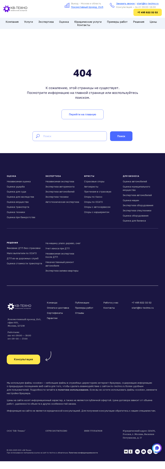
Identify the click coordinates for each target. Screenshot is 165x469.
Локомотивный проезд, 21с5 (87, 7)
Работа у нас (110, 302)
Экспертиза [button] (46, 21)
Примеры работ (117, 21)
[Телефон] (149, 451)
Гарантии (52, 318)
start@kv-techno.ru (148, 3)
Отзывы (79, 313)
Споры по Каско (93, 196)
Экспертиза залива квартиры (61, 270)
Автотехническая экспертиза (62, 202)
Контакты (83, 25)
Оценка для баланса (134, 220)
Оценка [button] (64, 21)
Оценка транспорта (18, 207)
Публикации (82, 302)
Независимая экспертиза (59, 181)
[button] (23, 359)
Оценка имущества (18, 202)
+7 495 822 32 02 (141, 302)
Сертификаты (55, 313)
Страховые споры (94, 181)
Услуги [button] (28, 21)
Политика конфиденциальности (83, 453)
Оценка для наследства (20, 196)
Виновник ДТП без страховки (23, 248)
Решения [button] (138, 21)
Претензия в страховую (97, 191)
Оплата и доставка (58, 307)
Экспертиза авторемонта (59, 186)
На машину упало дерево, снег (63, 243)
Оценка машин (131, 200)
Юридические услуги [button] (88, 21)
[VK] (137, 451)
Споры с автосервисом (97, 207)
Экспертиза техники (56, 196)
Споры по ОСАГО (93, 202)
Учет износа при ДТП (57, 248)
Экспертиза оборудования (138, 205)
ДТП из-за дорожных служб (23, 258)
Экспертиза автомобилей (59, 191)
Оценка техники (16, 212)
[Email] (143, 451)
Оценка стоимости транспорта (24, 263)
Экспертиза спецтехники (137, 210)
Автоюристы (91, 186)
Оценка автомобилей (135, 181)
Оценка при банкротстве (21, 217)
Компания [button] (12, 21)
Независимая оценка (19, 181)
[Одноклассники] (130, 452)
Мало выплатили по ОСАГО (22, 253)
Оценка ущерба (16, 186)
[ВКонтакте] (126, 452)
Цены (153, 21)
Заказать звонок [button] (125, 3)
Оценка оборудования (135, 215)
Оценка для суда (16, 191)
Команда (52, 302)
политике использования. (73, 389)
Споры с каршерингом (96, 212)
